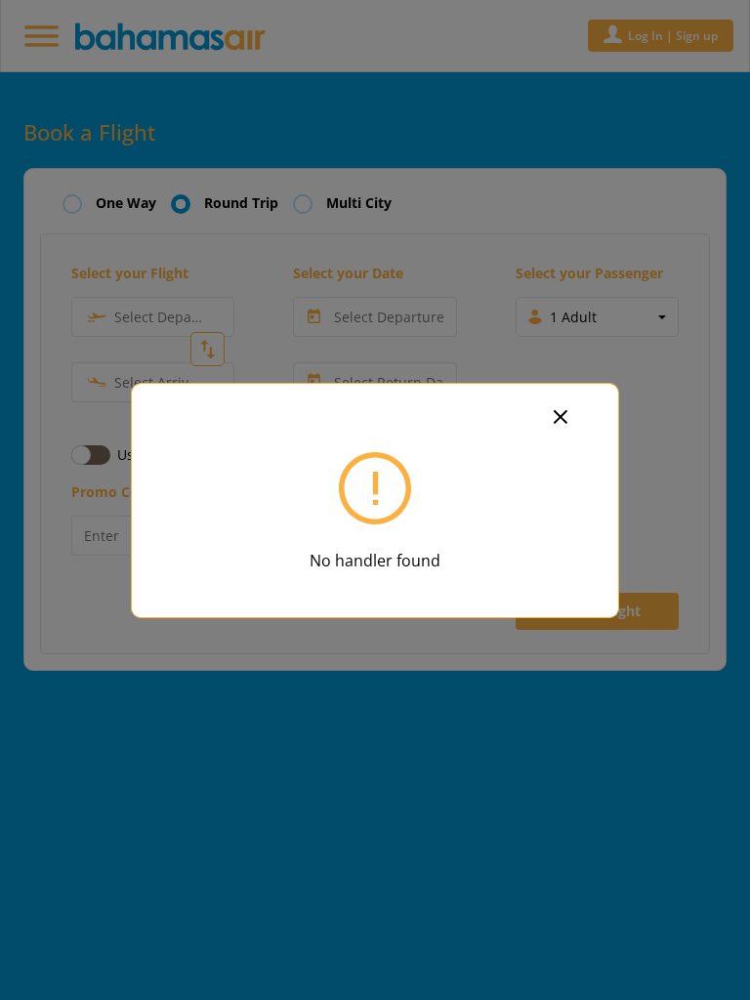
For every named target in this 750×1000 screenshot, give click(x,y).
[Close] (572, 415)
